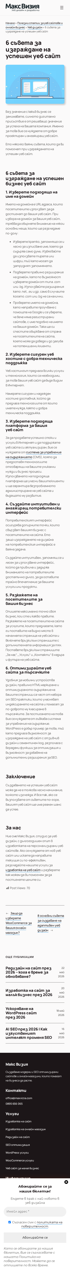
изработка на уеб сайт (23, 870)
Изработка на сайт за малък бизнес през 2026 (29, 992)
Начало (10, 23)
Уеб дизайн (34, 27)
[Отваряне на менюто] (61, 7)
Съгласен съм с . (36, 1224)
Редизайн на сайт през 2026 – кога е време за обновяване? (29, 972)
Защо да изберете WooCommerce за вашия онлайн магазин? (19, 923)
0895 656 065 (14, 1103)
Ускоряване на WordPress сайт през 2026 (21, 1012)
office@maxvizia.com (19, 1098)
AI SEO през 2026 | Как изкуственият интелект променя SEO (29, 1033)
